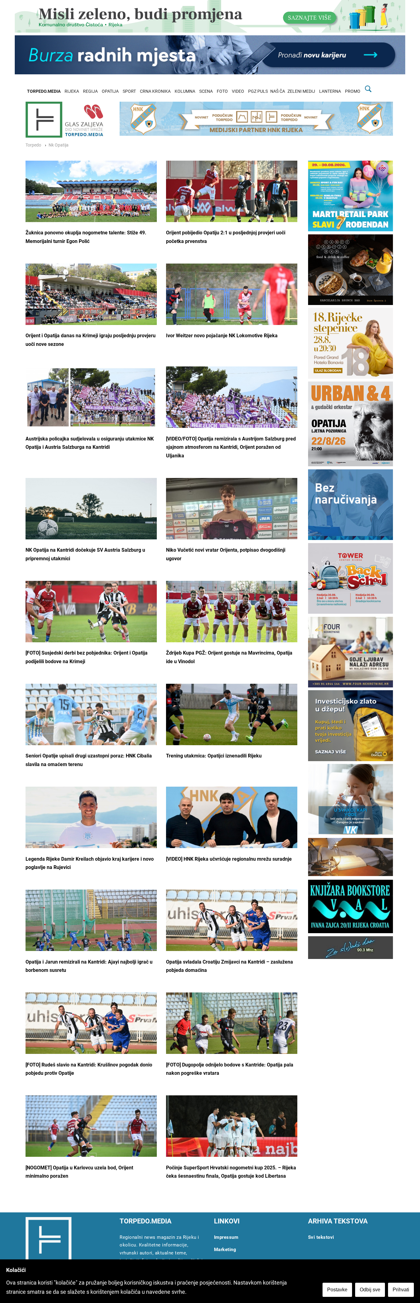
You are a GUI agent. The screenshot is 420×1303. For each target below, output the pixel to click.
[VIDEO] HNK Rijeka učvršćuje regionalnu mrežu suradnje (229, 859)
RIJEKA (72, 91)
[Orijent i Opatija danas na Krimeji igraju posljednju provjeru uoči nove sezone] (91, 301)
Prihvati (401, 1289)
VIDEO (238, 91)
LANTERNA (330, 91)
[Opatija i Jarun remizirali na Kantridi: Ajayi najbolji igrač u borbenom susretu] (91, 936)
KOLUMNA (185, 91)
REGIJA (90, 91)
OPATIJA (110, 91)
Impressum (226, 1237)
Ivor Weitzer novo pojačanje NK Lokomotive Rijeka (222, 335)
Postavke (337, 1289)
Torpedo (33, 145)
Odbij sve (370, 1289)
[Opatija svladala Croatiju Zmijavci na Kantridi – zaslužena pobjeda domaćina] (231, 926)
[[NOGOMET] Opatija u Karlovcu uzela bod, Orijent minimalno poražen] (91, 1132)
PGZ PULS (258, 91)
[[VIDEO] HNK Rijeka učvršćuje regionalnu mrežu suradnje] (231, 830)
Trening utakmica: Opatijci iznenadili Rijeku (214, 756)
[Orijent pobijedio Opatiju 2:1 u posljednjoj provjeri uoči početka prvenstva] (231, 197)
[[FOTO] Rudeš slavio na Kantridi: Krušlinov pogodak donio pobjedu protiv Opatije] (91, 1029)
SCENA (206, 91)
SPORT (129, 91)
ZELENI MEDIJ (301, 91)
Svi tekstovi (321, 1237)
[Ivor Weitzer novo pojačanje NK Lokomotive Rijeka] (231, 300)
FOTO (222, 91)
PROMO (352, 91)
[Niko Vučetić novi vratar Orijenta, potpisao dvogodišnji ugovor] (231, 528)
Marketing (225, 1249)
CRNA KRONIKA (155, 91)
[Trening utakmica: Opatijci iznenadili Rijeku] (231, 716)
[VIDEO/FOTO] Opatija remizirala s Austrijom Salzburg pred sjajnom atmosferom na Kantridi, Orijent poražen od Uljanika (231, 447)
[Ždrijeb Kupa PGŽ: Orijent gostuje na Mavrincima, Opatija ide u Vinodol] (231, 620)
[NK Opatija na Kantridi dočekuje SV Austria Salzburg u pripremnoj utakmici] (91, 520)
